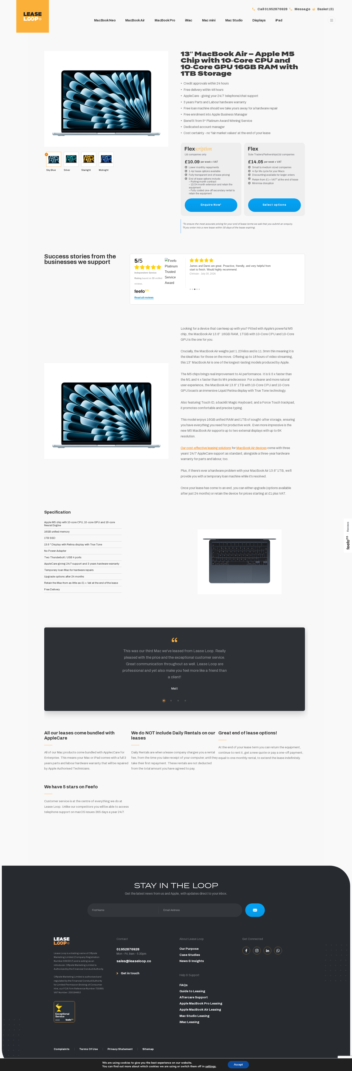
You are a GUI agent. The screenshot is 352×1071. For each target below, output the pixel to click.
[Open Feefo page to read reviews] (82, 1013)
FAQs (183, 985)
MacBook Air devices (251, 448)
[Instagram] (257, 950)
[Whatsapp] (278, 950)
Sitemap (148, 1049)
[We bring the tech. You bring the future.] (32, 16)
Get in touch (130, 973)
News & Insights (191, 961)
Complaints (61, 1049)
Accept (238, 1065)
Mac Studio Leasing (194, 1016)
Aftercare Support (193, 997)
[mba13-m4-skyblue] (106, 98)
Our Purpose (189, 948)
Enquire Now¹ (211, 204)
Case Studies (189, 954)
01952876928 (128, 949)
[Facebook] (246, 950)
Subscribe (255, 910)
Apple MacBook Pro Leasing (200, 1003)
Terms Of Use (88, 1049)
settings (210, 1066)
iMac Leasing (189, 1022)
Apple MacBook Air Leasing (200, 1009)
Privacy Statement (120, 1049)
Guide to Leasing (192, 991)
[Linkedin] (267, 950)
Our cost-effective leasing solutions (206, 448)
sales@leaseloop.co (134, 961)
